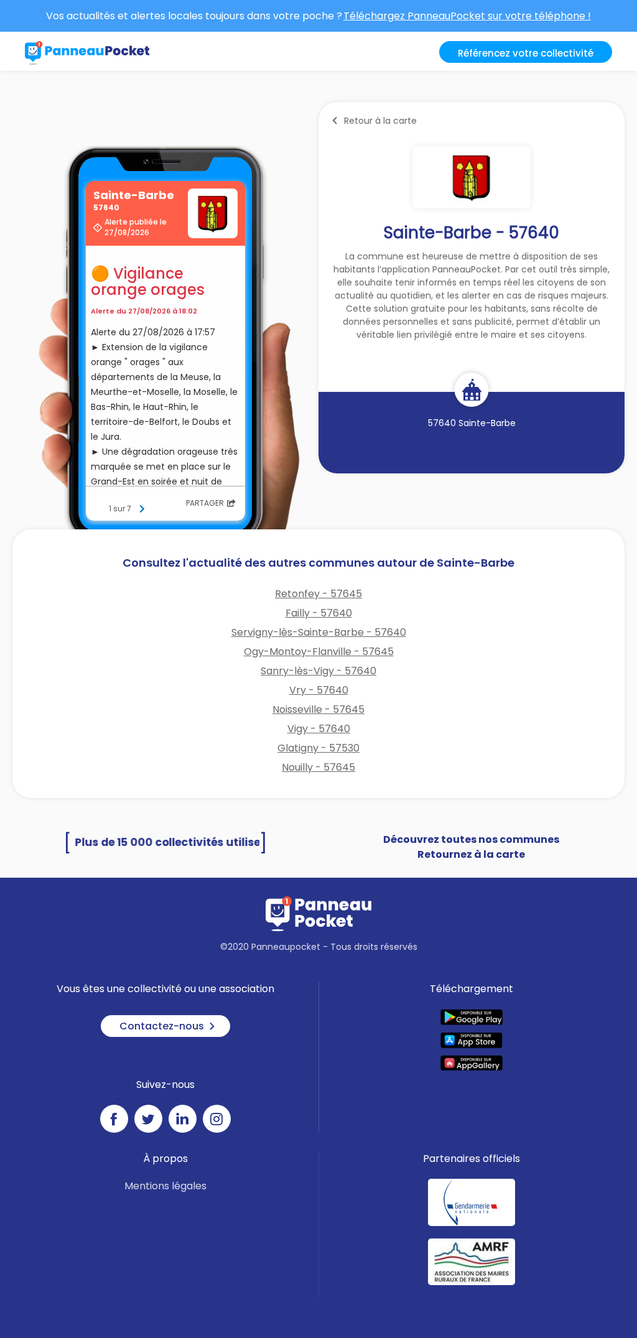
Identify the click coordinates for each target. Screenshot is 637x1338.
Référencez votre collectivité (525, 53)
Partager (205, 503)
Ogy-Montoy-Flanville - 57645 (319, 651)
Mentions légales (165, 1186)
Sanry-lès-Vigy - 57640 (318, 671)
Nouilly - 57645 (318, 767)
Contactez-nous (161, 1026)
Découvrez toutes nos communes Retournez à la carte (471, 847)
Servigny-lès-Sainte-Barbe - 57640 (318, 632)
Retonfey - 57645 (318, 594)
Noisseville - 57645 (318, 709)
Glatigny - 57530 (318, 748)
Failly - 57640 (319, 613)
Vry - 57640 (318, 690)
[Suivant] (142, 508)
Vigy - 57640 (318, 729)
